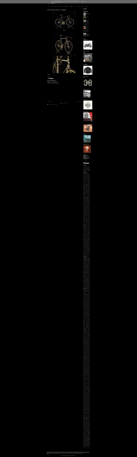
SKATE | (55, 6)
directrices (89, 238)
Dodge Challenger (85, 241)
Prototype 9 (84, 362)
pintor (84, 359)
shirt (87, 387)
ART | (61, 6)
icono (88, 287)
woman (84, 437)
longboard (84, 316)
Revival (89, 369)
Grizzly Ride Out (86, 268)
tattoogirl (84, 409)
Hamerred (87, 270)
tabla (85, 406)
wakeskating (84, 434)
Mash (89, 325)
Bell (89, 188)
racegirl (84, 364)
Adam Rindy (86, 174)
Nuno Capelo (84, 350)
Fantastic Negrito (85, 251)
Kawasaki (87, 302)
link (89, 314)
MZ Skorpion (86, 344)
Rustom (88, 378)
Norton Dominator (88, 348)
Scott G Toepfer (85, 383)
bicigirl (89, 191)
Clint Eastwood (86, 221)
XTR (84, 438)
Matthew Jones (85, 326)
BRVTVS (84, 204)
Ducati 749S (85, 243)
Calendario (84, 210)
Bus (86, 207)
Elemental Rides (86, 247)
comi (87, 224)
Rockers (89, 373)
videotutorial (85, 432)
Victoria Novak (88, 430)
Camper (89, 212)
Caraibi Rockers (85, 213)
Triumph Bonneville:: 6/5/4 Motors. (87, 14)
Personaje (85, 357)
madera (89, 320)
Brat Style (84, 202)
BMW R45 (87, 198)
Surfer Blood (84, 403)
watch (89, 434)
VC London (86, 429)
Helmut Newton (88, 273)
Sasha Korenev (88, 381)
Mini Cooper (88, 331)
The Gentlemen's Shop (87, 412)
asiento (89, 181)
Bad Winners (88, 184)
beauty (84, 188)
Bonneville (88, 200)
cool (87, 226)
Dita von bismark (86, 240)
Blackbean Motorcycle (86, 195)
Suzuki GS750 (85, 405)
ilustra (89, 287)
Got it (85, 1)
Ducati (87, 242)
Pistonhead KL (88, 359)
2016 (89, 167)
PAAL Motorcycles (86, 353)
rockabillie (86, 373)
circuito (89, 219)
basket (84, 187)
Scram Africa (88, 383)
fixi (83, 253)
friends (86, 258)
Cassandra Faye (88, 215)
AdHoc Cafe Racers (85, 175)
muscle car (88, 342)
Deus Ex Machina (86, 237)
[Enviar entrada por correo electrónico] (48, 78)
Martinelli (87, 325)
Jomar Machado (86, 298)
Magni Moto (88, 322)
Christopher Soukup (87, 218)
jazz (83, 295)
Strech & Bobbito (85, 400)
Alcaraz (86, 176)
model (86, 332)
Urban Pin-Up (88, 427)
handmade (89, 270)
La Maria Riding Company (86, 309)
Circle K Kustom (85, 219)
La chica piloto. (87, 16)
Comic (89, 224)
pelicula (89, 356)
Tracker (86, 423)
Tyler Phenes (86, 426)
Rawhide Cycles (87, 366)
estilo (87, 249)
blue (88, 196)
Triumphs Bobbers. (87, 20)
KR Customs (88, 307)
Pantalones (84, 354)
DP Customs (88, 241)
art (89, 180)
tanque (84, 407)
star (84, 397)
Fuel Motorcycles (85, 259)
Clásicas (84, 220)
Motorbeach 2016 (85, 340)
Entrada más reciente (50, 101)
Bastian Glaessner (87, 187)
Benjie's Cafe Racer (85, 190)
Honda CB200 (86, 278)
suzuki (89, 403)
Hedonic (89, 272)
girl (87, 265)
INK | (75, 6)
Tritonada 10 (86, 424)
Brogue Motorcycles (85, 203)
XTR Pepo (86, 438)
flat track (86, 253)
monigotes (84, 333)
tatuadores (87, 409)
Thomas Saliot (85, 417)
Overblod (89, 352)
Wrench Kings (87, 437)
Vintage (89, 432)
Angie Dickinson (85, 179)
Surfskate (87, 403)
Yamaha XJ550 (84, 441)
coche (89, 222)
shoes (89, 387)
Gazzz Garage (88, 261)
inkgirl (84, 291)
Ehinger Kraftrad (86, 246)
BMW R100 (84, 198)
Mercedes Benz (85, 328)
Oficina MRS (87, 351)
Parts (89, 354)
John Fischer (85, 297)
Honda (89, 277)
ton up (89, 420)
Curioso (84, 230)
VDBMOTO (89, 429)
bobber (84, 199)
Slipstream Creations (87, 390)
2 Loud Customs (87, 167)
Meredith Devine (88, 328)
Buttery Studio (88, 207)
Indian (84, 289)
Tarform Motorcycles (87, 407)
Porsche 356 (84, 361)
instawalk (89, 291)
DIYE (88, 240)
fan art (89, 250)
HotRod (89, 286)
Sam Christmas (85, 380)
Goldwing (89, 266)
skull (84, 390)
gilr (88, 264)
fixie (84, 253)
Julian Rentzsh (88, 299)
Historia (84, 276)
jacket (86, 294)
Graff (85, 267)
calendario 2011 (88, 210)
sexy (84, 386)
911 (87, 173)
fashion (89, 251)
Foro (88, 255)
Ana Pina (86, 177)
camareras (84, 212)
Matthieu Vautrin (88, 326)
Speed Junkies (86, 394)
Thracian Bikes (88, 417)
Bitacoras (85, 193)
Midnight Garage (85, 330)
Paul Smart (87, 355)
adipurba (89, 175)
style (84, 401)
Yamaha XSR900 (88, 443)
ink (85, 290)
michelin (89, 329)
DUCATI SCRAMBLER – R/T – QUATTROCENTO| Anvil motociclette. (86, 35)
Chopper (87, 26)
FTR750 (88, 258)
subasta (87, 401)
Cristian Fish (84, 229)
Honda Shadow (86, 284)
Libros (84, 314)
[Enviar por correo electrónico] (49, 78)
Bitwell (88, 193)
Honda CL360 (88, 281)
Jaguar (87, 294)
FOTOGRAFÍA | (71, 6)
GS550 (89, 268)
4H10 (86, 168)
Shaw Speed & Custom (87, 386)
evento (89, 249)
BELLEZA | (83, 6)
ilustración (88, 288)
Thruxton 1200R (85, 418)
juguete (86, 299)
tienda (88, 418)
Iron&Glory (85, 292)
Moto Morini (85, 337)
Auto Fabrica (88, 182)
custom (86, 230)
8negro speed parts (86, 170)
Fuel (89, 258)
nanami (89, 344)
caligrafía (86, 211)
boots (88, 201)
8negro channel (85, 169)
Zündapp (84, 447)
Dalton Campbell (85, 232)
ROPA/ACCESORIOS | (66, 6)
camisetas (87, 212)
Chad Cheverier (88, 216)
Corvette (89, 228)
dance (87, 232)
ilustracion (85, 288)
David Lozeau (88, 234)
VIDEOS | (79, 6)
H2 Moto (86, 269)
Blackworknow (84, 196)
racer (86, 364)
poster (87, 361)
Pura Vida (89, 362)
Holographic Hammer (85, 277)
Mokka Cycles (88, 332)
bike (84, 192)
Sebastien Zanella (85, 384)
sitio (87, 389)
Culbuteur (89, 229)
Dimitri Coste (86, 238)
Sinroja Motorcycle (85, 389)
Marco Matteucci (86, 323)
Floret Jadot (88, 253)
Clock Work (89, 221)
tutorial (84, 426)
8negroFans (85, 172)
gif (85, 264)
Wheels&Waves (85, 436)
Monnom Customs (88, 333)
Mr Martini (84, 342)
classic (87, 220)
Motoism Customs (86, 339)
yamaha (89, 438)
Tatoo (88, 408)
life (86, 314)
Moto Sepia (88, 337)
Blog (87, 196)
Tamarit (87, 406)
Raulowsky (84, 366)
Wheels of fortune (87, 435)
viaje (86, 430)
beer (88, 188)
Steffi (84, 398)
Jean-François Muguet (86, 295)
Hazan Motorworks (85, 272)
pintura (86, 359)
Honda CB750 (85, 281)
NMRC (87, 346)
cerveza (84, 216)
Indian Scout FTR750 (87, 289)
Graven (84, 268)
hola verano (88, 276)
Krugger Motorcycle (85, 308)
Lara (87, 311)
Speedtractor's (85, 395)
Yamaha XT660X (85, 444)
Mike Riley (84, 331)
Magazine (85, 322)
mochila (84, 332)
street (88, 400)
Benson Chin (88, 190)
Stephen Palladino (86, 398)
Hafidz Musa (88, 269)
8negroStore (85, 173)
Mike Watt (86, 331)
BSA (86, 204)
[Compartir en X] (51, 78)
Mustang (84, 343)
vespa (84, 430)
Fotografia (85, 256)
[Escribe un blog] (50, 78)
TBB (89, 409)
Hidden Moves (87, 275)
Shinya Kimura (85, 387)
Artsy (87, 181)
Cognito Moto (87, 223)
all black (88, 176)
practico (89, 361)
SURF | (58, 6)
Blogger (75, 455)
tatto (89, 408)
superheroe (84, 402)
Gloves (87, 266)
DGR (89, 237)
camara (89, 211)
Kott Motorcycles (85, 307)
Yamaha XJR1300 (88, 441)
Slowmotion (85, 391)
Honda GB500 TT (85, 283)
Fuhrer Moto (88, 259)
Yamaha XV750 (88, 444)
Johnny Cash (88, 297)
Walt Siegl (87, 434)
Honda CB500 (86, 280)
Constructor (85, 226)
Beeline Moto (86, 188)
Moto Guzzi (87, 336)
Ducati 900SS (88, 243)
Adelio (89, 174)
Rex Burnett (87, 371)
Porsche (89, 360)
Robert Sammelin (88, 372)
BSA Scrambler (88, 204)
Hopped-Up (85, 286)
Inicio (65, 101)
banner (84, 185)
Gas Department (85, 261)
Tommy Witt (87, 420)
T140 (84, 406)
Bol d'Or (86, 199)
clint (83, 221)
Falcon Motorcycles (85, 250)
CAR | (51, 6)
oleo (86, 352)
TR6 (85, 423)
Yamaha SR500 (85, 440)
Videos (89, 431)
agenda (84, 176)
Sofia (87, 392)
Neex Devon (86, 345)
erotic (85, 249)
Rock (84, 373)
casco (85, 215)
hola (86, 276)
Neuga (88, 345)
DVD (87, 244)
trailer (88, 423)
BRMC (87, 202)
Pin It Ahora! (48, 76)
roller (86, 374)
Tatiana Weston (85, 408)
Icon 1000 (85, 287)
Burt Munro (84, 207)
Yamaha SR (88, 439)
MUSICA (86, 6)
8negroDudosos (85, 171)
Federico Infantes (85, 252)
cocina (84, 223)
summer (89, 401)
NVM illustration (88, 350)
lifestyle (88, 314)
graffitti (87, 267)
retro (85, 369)
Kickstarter (87, 305)
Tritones (89, 424)
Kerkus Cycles (84, 305)
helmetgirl (84, 273)
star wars (87, 397)
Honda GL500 (88, 283)
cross (87, 229)
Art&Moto (84, 181)
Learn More (82, 1)
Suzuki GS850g (88, 405)
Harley (87, 271)
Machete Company (85, 320)
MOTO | (48, 6)
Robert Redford (84, 372)
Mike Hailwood (88, 330)
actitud (84, 174)
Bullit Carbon (88, 205)
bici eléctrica (86, 191)
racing (87, 364)
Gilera (87, 264)
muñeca (86, 342)
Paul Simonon (84, 355)
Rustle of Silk (85, 378)
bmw (86, 197)
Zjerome (88, 446)
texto (84, 411)
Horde (87, 286)
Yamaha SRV (88, 440)
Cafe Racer (85, 208)
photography (88, 357)
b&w (89, 183)
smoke (89, 391)
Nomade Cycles (88, 347)
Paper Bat (87, 354)
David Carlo (86, 234)
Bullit (86, 205)
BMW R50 (89, 198)
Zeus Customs (85, 446)
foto (89, 255)
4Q (87, 168)
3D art (85, 168)
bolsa (89, 199)
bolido (88, 199)
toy (83, 423)
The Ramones (87, 415)
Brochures (89, 202)
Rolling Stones (88, 374)
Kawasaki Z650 (86, 304)
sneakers (84, 392)
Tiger (89, 418)
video (87, 431)
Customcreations (85, 231)
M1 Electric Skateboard (85, 319)
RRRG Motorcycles (88, 377)
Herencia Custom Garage (86, 274)
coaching (87, 222)
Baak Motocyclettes (85, 184)
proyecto (87, 362)
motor (89, 339)
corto (87, 228)
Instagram (86, 291)
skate (89, 389)
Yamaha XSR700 (85, 443)
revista (87, 369)
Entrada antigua (79, 101)
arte (85, 181)
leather (87, 312)
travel (89, 423)
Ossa (87, 352)
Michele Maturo (85, 329)
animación (88, 179)
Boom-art (86, 201)
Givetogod (84, 266)
